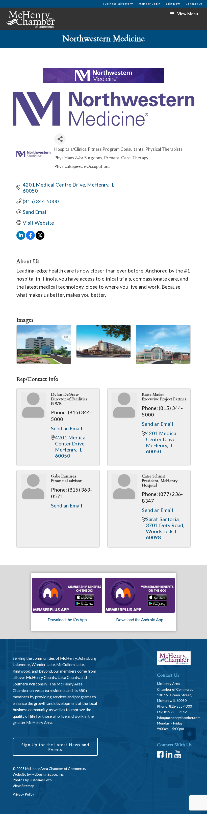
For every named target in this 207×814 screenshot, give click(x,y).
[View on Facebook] (30, 238)
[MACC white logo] (30, 18)
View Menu (187, 13)
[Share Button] (60, 139)
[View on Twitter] (40, 238)
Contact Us (194, 3)
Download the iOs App (67, 619)
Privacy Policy (23, 794)
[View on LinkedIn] (20, 238)
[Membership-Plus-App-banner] (67, 595)
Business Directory (118, 3)
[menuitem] (118, 4)
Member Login (150, 3)
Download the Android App (139, 619)
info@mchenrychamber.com (178, 717)
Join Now (173, 3)
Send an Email (66, 428)
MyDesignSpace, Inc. (48, 774)
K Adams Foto (41, 780)
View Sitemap (23, 785)
